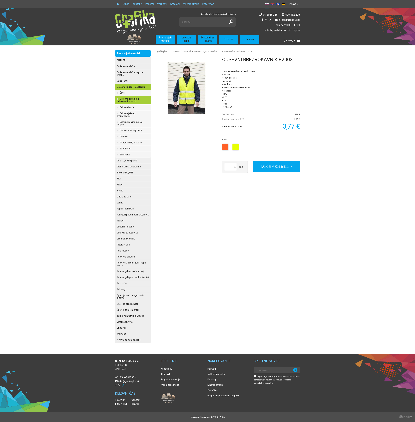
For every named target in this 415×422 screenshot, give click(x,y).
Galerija (250, 39)
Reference (208, 4)
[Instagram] (266, 19)
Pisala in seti (123, 244)
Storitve (228, 39)
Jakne (120, 202)
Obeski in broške (125, 226)
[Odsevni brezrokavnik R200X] (186, 88)
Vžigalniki (121, 328)
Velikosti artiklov (216, 374)
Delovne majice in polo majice (129, 123)
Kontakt (137, 4)
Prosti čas (122, 283)
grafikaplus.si (163, 51)
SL (267, 4)
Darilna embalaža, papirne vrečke (130, 73)
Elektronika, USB (125, 172)
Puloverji (121, 289)
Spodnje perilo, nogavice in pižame (130, 296)
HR (272, 4)
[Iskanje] (231, 22)
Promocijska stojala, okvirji (130, 271)
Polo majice (123, 250)
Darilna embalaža (126, 66)
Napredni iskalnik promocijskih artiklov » (218, 14)
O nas (126, 4)
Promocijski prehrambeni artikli (133, 277)
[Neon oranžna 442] (225, 147)
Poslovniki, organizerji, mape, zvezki (131, 264)
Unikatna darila (186, 39)
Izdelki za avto (124, 196)
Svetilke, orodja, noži (127, 304)
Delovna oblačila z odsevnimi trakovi (128, 100)
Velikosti (162, 4)
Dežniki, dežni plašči (127, 160)
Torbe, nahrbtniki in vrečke (130, 316)
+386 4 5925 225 (127, 377)
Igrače (120, 190)
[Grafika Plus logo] (135, 22)
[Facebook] (262, 19)
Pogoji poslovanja (170, 379)
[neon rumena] (235, 147)
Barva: (225, 139)
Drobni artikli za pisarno (129, 166)
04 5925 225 (270, 14)
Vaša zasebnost (170, 384)
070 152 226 (292, 14)
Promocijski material (165, 39)
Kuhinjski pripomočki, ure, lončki (133, 214)
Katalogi (175, 4)
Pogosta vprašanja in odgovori (224, 395)
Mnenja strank (191, 4)
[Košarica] (292, 41)
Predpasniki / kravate (131, 142)
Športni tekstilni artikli (128, 310)
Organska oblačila (126, 238)
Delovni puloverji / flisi (131, 130)
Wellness (121, 334)
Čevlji (122, 93)
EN (278, 4)
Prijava (293, 4)
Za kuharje (125, 148)
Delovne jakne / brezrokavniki (126, 114)
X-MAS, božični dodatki (129, 340)
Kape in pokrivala (125, 208)
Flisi (119, 178)
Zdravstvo (125, 154)
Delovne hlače (127, 107)
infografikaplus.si (289, 19)
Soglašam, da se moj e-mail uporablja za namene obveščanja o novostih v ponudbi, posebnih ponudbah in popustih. (277, 379)
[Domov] (118, 4)
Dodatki (124, 136)
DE (283, 4)
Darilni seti (122, 81)
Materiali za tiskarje (207, 39)
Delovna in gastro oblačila (131, 87)
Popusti (149, 4)
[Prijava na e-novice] (295, 370)
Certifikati (213, 390)
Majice (120, 220)
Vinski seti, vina (125, 322)
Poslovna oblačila (126, 256)
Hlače (120, 184)
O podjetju (166, 368)
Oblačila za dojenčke (127, 232)
